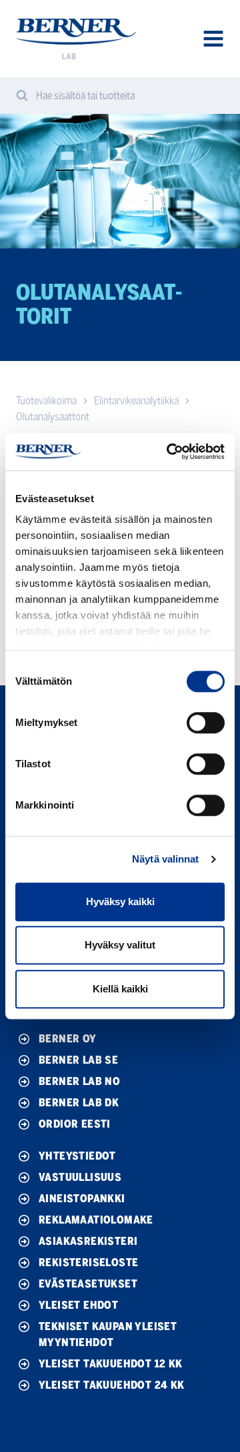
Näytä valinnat (165, 859)
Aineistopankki (82, 1198)
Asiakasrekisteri (88, 1241)
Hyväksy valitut (120, 944)
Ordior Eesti (75, 1124)
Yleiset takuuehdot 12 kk (111, 1363)
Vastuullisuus (80, 1177)
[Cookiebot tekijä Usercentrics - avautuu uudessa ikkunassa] (169, 451)
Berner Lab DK (79, 1102)
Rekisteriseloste (88, 1262)
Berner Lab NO (79, 1081)
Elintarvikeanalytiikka (136, 400)
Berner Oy (68, 1038)
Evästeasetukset (88, 1283)
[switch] (206, 722)
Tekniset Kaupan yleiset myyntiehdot (108, 1334)
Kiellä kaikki (120, 988)
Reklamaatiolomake (96, 1220)
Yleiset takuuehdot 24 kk (112, 1385)
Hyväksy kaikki (120, 901)
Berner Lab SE (78, 1060)
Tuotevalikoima (46, 400)
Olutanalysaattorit (52, 416)
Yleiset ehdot (78, 1305)
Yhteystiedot (77, 1156)
